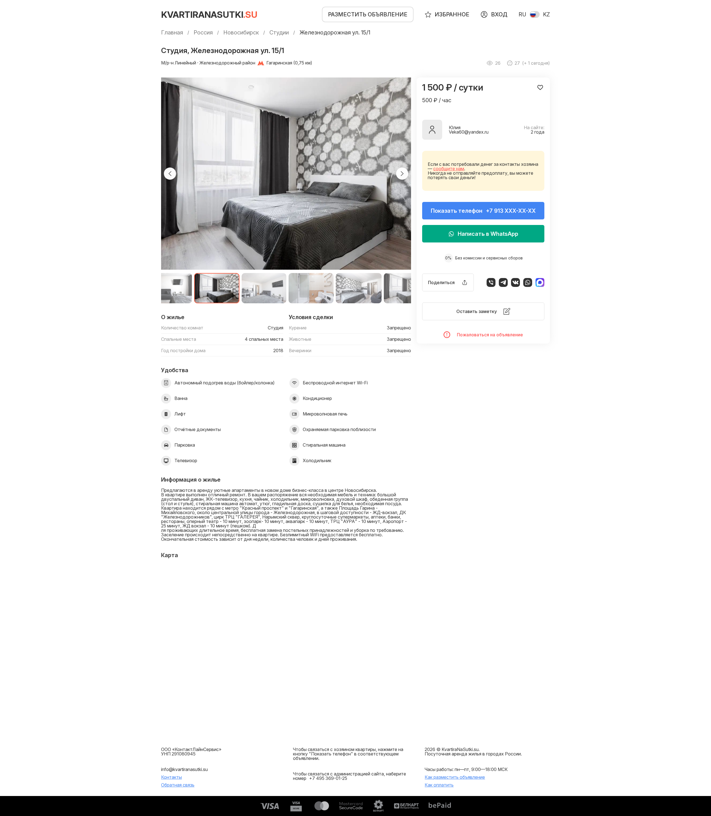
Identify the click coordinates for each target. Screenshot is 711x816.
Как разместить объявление (455, 777)
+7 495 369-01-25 (328, 778)
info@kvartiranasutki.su (184, 769)
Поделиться (441, 282)
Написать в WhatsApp (488, 234)
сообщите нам (448, 168)
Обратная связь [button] (177, 785)
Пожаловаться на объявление (490, 334)
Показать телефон (483, 210)
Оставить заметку (476, 311)
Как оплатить (439, 785)
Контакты (171, 777)
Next (402, 173)
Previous (170, 173)
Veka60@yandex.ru (469, 132)
